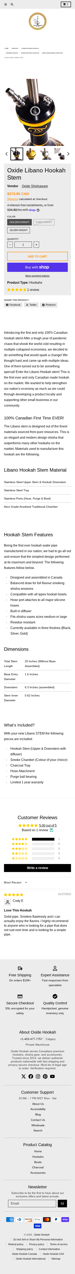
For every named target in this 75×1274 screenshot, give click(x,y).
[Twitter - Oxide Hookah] (23, 1076)
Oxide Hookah (42, 1234)
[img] (13, 894)
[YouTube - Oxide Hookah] (52, 1076)
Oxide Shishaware (35, 186)
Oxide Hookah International (31, 1258)
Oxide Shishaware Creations (52, 53)
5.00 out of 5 (48, 825)
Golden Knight (19, 222)
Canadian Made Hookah (30, 48)
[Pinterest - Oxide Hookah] (45, 1076)
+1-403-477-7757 (31, 1039)
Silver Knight (19, 230)
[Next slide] (68, 154)
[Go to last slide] (7, 154)
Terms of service (59, 1244)
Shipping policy (24, 1249)
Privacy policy (36, 1244)
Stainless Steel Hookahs (30, 53)
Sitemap (55, 1258)
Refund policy (15, 1244)
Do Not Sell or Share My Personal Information (38, 1239)
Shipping (12, 199)
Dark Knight (44, 222)
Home (6, 48)
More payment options (37, 275)
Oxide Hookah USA (53, 1254)
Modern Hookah (12, 53)
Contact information (49, 1249)
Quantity (13, 239)
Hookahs (15, 48)
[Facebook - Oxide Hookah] (30, 1076)
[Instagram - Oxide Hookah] (38, 1076)
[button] (16, 154)
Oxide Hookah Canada (24, 1254)
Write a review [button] (37, 868)
